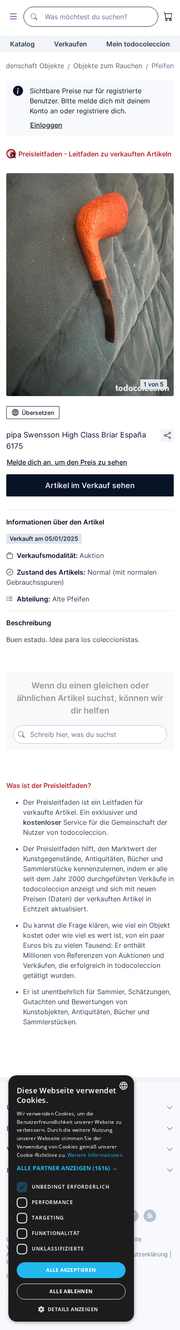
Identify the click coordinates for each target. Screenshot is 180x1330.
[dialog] (71, 1198)
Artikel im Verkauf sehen (90, 485)
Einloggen (46, 125)
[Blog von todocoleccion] (150, 1216)
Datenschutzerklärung (137, 1254)
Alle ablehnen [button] (71, 1291)
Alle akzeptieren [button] (71, 1270)
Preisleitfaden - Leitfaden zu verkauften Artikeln (95, 154)
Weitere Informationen (95, 1155)
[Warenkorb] (168, 16)
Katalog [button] (22, 44)
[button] (71, 1168)
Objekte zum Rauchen (107, 65)
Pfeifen (163, 65)
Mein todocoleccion (138, 44)
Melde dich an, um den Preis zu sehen (67, 462)
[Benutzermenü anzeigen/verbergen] (11, 17)
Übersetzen (38, 412)
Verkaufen (70, 44)
